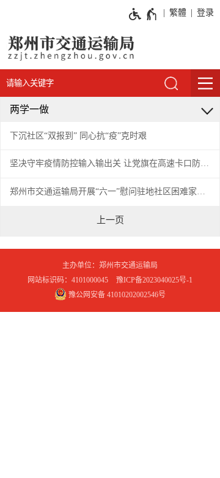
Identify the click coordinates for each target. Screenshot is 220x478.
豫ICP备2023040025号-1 (154, 280)
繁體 (177, 12)
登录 (205, 12)
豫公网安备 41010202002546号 (116, 294)
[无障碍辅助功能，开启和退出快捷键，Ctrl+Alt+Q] (143, 14)
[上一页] (110, 220)
